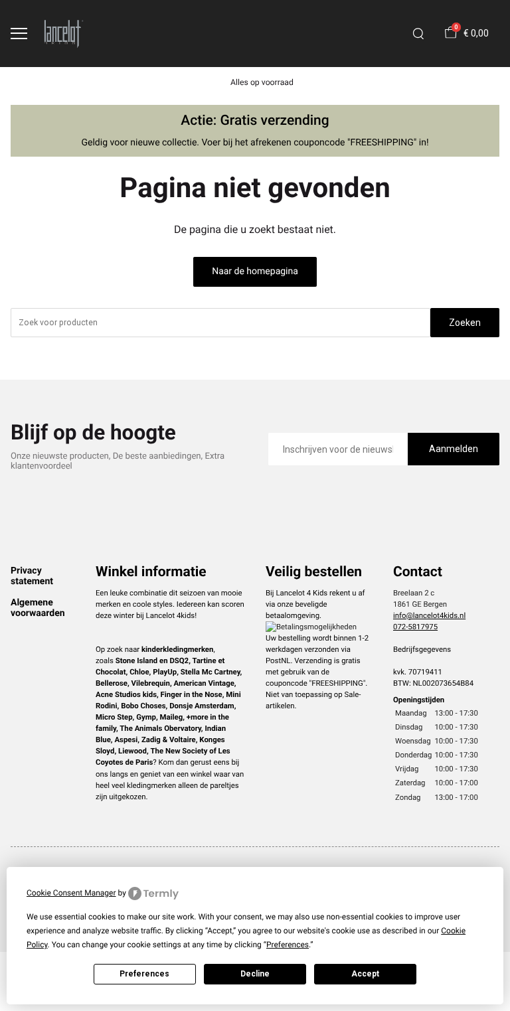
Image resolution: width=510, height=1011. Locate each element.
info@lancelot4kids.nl (429, 615)
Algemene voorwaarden (38, 608)
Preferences (144, 973)
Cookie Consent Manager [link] (71, 892)
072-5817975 (415, 626)
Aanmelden (453, 448)
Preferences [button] (287, 944)
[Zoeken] (418, 33)
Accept (365, 973)
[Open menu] (19, 33)
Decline (255, 973)
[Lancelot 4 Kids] (63, 33)
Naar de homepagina (255, 271)
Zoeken (465, 322)
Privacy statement (32, 576)
